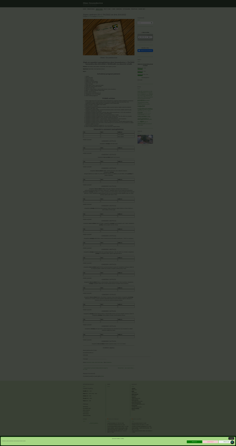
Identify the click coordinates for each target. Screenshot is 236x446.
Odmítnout (210, 441)
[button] (233, 438)
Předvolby (226, 441)
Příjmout (194, 441)
